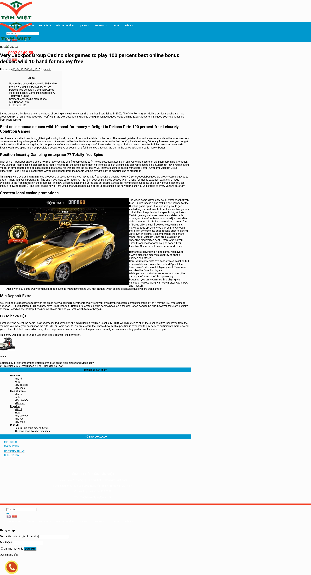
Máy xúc (19, 418)
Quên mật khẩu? (9, 554)
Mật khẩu (6, 542)
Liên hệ (129, 25)
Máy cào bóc (22, 384)
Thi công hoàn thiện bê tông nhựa (33, 431)
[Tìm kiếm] (7, 37)
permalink (74, 334)
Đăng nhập (30, 549)
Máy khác (20, 387)
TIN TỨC (116, 25)
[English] (8, 59)
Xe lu (17, 381)
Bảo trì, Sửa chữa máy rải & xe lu (32, 428)
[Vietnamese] (14, 59)
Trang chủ (15, 25)
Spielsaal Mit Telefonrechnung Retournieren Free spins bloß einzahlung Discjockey (47, 362)
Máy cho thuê (63, 25)
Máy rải (18, 378)
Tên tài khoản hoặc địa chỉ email (19, 536)
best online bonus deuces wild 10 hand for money (120, 179)
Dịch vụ (83, 25)
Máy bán (43, 25)
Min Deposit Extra (19, 102)
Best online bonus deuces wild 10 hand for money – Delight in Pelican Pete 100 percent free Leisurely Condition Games (33, 86)
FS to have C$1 (17, 105)
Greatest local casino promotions (28, 99)
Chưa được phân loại (9, 47)
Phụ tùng (99, 25)
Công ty (29, 25)
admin (47, 69)
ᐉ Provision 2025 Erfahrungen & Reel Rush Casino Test (31, 366)
